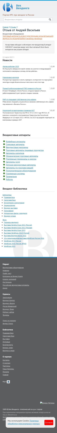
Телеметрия (11, 176)
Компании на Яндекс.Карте (13, 276)
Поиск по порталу (9, 320)
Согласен (49, 422)
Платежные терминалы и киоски (21, 159)
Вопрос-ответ (8, 347)
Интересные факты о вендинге (15, 213)
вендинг (34, 409)
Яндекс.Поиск (8, 323)
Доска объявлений (9, 306)
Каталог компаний (9, 279)
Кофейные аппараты (15, 141)
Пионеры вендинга (11, 222)
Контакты (6, 360)
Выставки (6, 339)
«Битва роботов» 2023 (11, 66)
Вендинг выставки (10, 208)
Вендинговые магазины (17, 147)
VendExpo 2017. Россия (12, 241)
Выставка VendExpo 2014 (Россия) (16, 233)
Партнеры (6, 366)
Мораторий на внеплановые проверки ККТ (19, 110)
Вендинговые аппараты (16, 135)
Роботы (9, 179)
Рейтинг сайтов (8, 312)
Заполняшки (7, 297)
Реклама (6, 372)
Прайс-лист (7, 273)
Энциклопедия (9, 205)
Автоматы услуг (13, 162)
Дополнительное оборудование (21, 170)
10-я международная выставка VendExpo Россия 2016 (24, 238)
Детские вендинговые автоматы (21, 164)
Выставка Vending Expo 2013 (14, 230)
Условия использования (11, 417)
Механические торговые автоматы (22, 156)
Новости (7, 60)
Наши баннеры (8, 369)
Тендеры (6, 315)
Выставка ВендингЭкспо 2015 (15, 235)
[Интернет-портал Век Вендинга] (28, 7)
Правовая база (9, 197)
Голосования (8, 210)
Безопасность (8, 345)
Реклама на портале (28, 417)
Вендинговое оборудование (13, 267)
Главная (5, 27)
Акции (5, 288)
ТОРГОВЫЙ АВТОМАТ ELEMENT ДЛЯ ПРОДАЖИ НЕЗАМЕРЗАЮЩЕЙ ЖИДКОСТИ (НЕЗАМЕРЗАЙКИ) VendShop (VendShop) (28, 37)
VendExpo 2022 (9, 246)
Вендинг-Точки (8, 309)
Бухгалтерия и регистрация (14, 203)
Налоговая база (10, 200)
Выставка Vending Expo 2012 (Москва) (18, 227)
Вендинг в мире (10, 216)
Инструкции (7, 282)
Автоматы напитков (15, 153)
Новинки (6, 270)
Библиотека (7, 195)
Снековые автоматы (15, 144)
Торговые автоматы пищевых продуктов (25, 150)
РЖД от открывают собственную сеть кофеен (19, 99)
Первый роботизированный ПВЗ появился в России (22, 88)
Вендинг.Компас (9, 300)
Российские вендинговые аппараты (16, 285)
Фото (4, 220)
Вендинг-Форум (9, 303)
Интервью (6, 342)
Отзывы (13, 27)
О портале (6, 363)
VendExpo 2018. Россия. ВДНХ (15, 243)
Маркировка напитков (11, 77)
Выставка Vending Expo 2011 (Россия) (18, 225)
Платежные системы (15, 173)
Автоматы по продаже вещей (19, 167)
